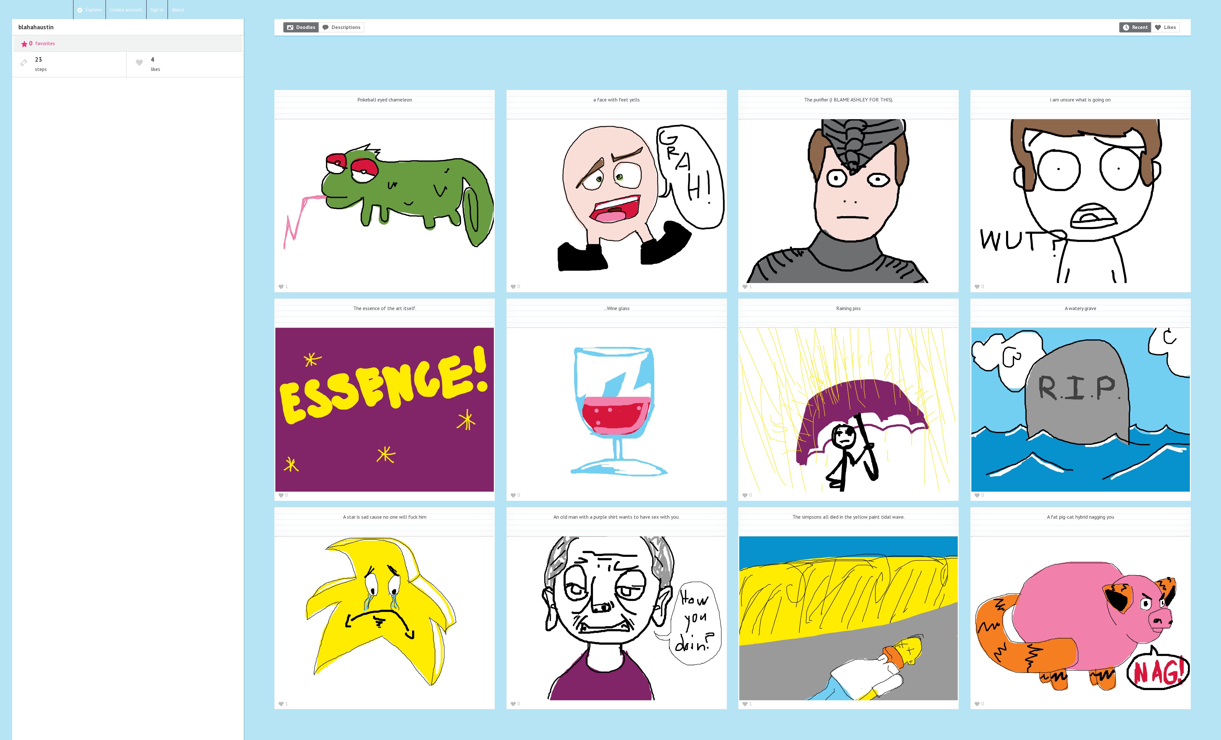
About (178, 9)
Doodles (305, 27)
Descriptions (346, 27)
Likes (1170, 27)
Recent (1140, 27)
